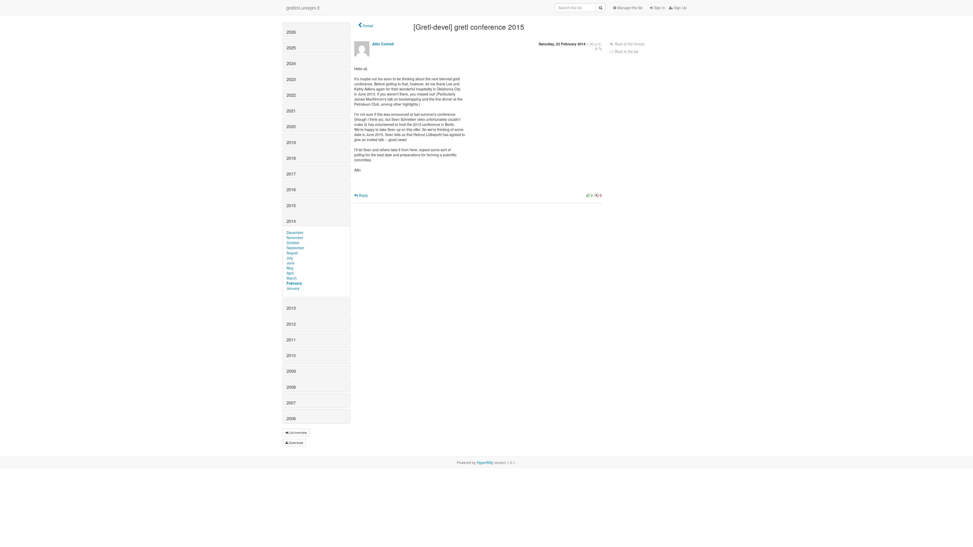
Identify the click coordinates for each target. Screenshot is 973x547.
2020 (291, 126)
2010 (291, 355)
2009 (291, 371)
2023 (291, 79)
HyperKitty (485, 462)
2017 (291, 174)
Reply (363, 195)
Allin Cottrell (383, 43)
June (290, 262)
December (295, 232)
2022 (291, 95)
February (294, 283)
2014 (291, 221)
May (290, 267)
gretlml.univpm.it (303, 7)
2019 (291, 142)
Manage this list (629, 7)
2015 (291, 205)
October (293, 242)
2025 (291, 48)
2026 (291, 32)
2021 (291, 111)
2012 (291, 324)
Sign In (659, 7)
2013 (291, 308)
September (295, 247)
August (292, 252)
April (290, 273)
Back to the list (626, 51)
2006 (291, 418)
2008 (291, 387)
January (293, 288)
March (292, 278)
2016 (291, 189)
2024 (291, 63)
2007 (291, 403)
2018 (291, 158)
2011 (291, 340)
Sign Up (680, 7)
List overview (297, 432)
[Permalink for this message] (600, 48)
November (295, 237)
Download (295, 442)
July (290, 257)
